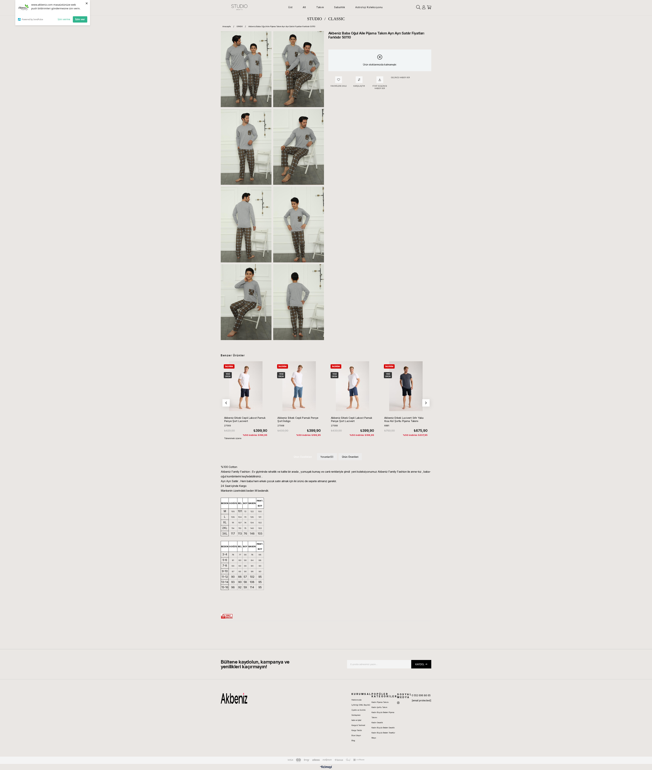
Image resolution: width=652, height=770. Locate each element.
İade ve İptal (356, 720)
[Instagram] (398, 703)
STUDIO (314, 19)
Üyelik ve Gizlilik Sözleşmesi (358, 712)
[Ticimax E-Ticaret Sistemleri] (326, 767)
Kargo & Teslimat (358, 725)
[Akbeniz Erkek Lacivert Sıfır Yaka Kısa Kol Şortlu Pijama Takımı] (406, 386)
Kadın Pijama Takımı (380, 702)
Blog (353, 740)
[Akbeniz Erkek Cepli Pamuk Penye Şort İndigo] (299, 386)
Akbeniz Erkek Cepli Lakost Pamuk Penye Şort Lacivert (245, 419)
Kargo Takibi (356, 730)
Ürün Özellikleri (303, 456)
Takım (320, 7)
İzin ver (80, 19)
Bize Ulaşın (356, 735)
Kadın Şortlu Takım (379, 707)
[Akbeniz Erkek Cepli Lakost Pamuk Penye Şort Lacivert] (246, 386)
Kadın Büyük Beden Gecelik (383, 728)
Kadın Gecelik (377, 723)
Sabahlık (339, 7)
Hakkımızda (356, 700)
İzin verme (64, 19)
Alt (304, 7)
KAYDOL (419, 664)
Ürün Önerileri (350, 456)
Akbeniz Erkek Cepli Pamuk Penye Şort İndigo (297, 419)
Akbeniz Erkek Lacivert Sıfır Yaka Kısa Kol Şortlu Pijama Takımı (403, 419)
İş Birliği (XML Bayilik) (360, 705)
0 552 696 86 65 (421, 695)
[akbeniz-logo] (250, 698)
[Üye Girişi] (423, 7)
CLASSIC (336, 19)
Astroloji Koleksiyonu (369, 7)
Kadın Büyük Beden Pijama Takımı (383, 714)
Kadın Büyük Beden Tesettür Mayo (383, 735)
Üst (290, 7)
